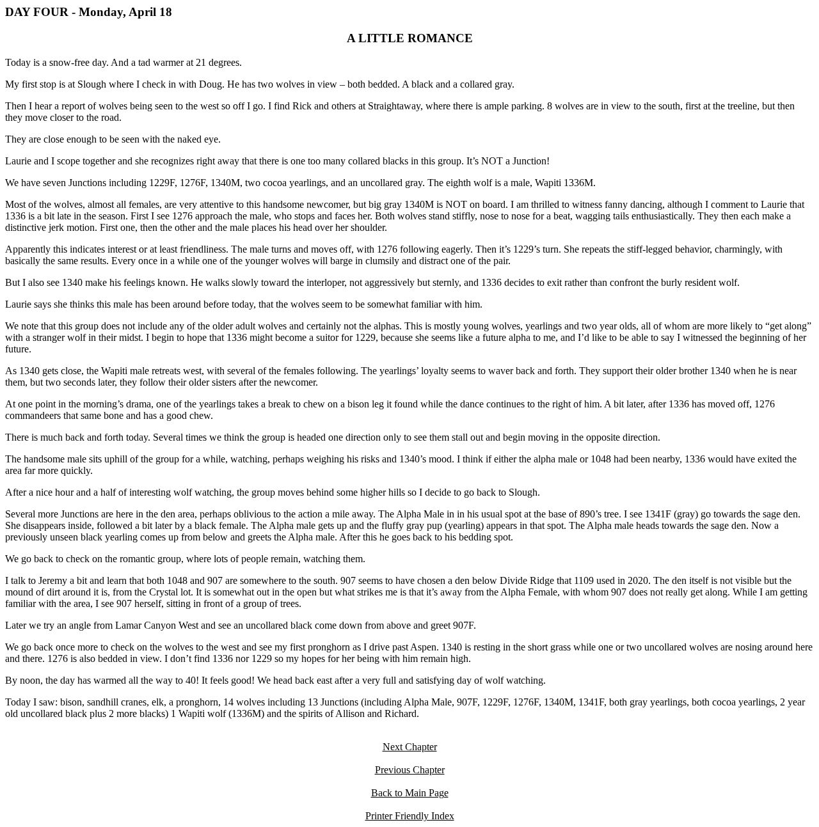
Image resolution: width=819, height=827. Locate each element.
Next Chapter (410, 746)
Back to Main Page (410, 792)
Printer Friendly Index (409, 815)
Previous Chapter (410, 769)
